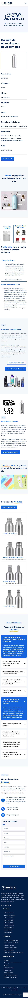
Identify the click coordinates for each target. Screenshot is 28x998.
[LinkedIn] (1, 905)
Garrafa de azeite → (10, 582)
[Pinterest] (5, 905)
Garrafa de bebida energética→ (13, 557)
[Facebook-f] (3, 905)
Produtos (6, 909)
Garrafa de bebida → (10, 533)
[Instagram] (8, 905)
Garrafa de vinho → (9, 606)
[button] (25, 3)
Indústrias (6, 936)
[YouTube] (10, 905)
